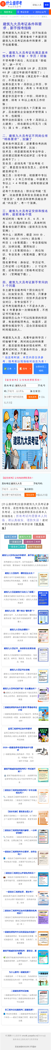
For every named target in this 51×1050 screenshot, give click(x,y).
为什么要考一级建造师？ (20, 972)
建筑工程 (24, 17)
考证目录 (24, 12)
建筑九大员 (35, 17)
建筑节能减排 (34, 546)
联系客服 (34, 1039)
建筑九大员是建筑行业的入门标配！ (20, 592)
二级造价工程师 (32, 541)
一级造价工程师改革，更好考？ (20, 892)
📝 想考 (25, 368)
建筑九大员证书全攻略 (20, 670)
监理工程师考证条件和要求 (20, 729)
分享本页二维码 (41, 368)
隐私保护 (25, 1039)
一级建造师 (15, 541)
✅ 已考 (9, 368)
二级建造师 (39, 537)
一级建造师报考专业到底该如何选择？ (20, 932)
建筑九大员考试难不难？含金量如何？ (20, 688)
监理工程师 (10, 537)
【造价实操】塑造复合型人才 (20, 811)
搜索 (47, 5)
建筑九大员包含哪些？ (20, 629)
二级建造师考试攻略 (20, 991)
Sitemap (41, 1036)
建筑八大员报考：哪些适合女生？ (20, 573)
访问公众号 (40, 12)
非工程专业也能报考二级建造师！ (20, 1010)
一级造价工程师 (17, 546)
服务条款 (16, 1039)
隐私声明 (43, 495)
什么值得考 (11, 4)
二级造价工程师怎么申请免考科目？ (20, 873)
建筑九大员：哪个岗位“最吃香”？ (20, 611)
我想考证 (8, 12)
